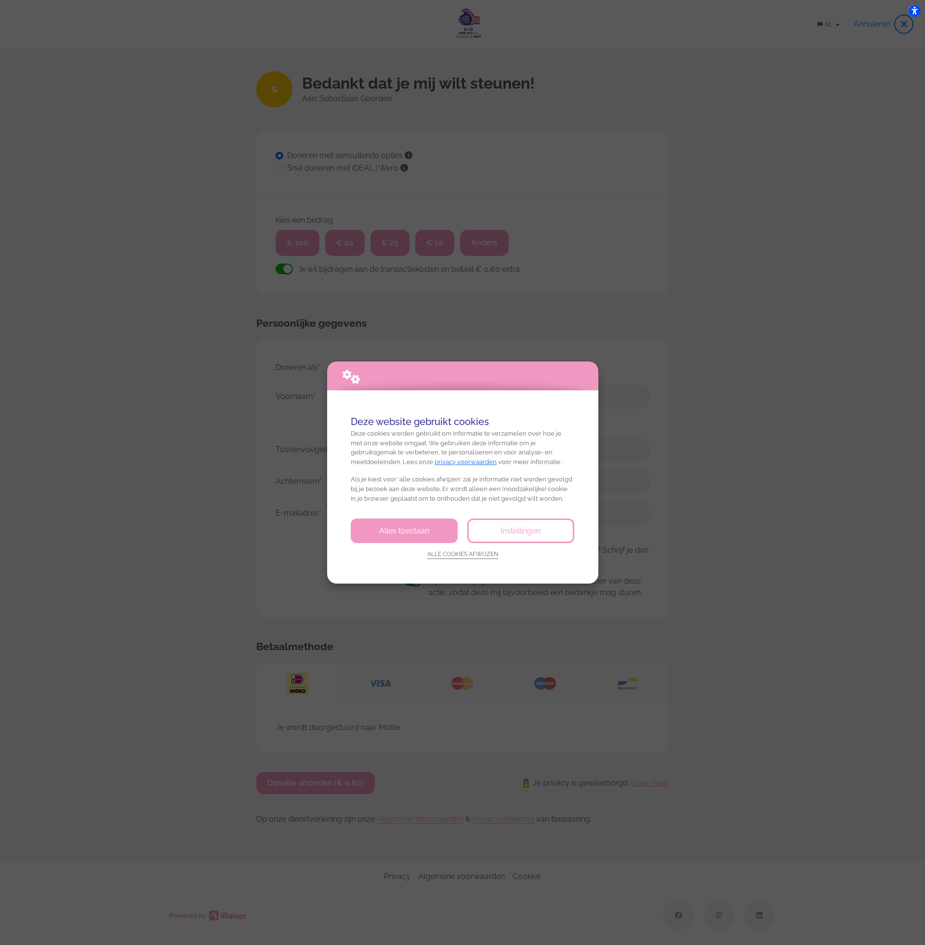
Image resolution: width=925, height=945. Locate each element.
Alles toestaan (404, 530)
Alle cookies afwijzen (462, 554)
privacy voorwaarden (466, 462)
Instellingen (521, 530)
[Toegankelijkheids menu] (914, 10)
